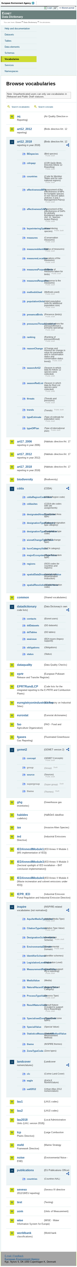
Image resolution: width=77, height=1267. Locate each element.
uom (20, 1211)
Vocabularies (12, 59)
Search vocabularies (21, 107)
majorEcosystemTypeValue (35, 555)
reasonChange (35, 348)
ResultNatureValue (35, 1005)
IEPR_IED (23, 894)
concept (31, 758)
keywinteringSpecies (35, 228)
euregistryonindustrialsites (30, 702)
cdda (20, 488)
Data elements (12, 47)
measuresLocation (35, 258)
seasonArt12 (33, 368)
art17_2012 (24, 454)
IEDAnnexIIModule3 (30, 861)
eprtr (20, 673)
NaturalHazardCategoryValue (35, 987)
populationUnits (35, 301)
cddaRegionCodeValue (35, 497)
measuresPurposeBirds (35, 269)
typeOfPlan (33, 428)
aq (18, 116)
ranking (31, 337)
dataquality (24, 664)
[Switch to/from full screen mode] (56, 8)
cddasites (32, 504)
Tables (8, 40)
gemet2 (22, 749)
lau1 (20, 1101)
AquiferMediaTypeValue (35, 919)
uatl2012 (31, 1089)
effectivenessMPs (35, 189)
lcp (19, 1132)
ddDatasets (33, 625)
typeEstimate (34, 417)
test (19, 1202)
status (30, 654)
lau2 (20, 1110)
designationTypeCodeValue (35, 531)
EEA (19, 3)
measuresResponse (35, 280)
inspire (21, 906)
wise (20, 1220)
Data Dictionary (30, 22)
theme (30, 1044)
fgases (21, 736)
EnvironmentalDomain (35, 946)
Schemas (10, 53)
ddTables (32, 632)
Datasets (9, 34)
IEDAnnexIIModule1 (30, 849)
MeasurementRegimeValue (35, 969)
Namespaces (11, 71)
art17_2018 (24, 466)
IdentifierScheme (35, 955)
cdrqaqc (31, 163)
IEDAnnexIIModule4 (30, 877)
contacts (31, 618)
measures (32, 237)
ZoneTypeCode (35, 1051)
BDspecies (32, 154)
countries (32, 176)
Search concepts (45, 107)
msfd (20, 1144)
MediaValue (33, 980)
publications (25, 1170)
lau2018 (22, 1119)
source (30, 774)
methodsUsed (34, 292)
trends (30, 410)
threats (30, 398)
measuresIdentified (35, 249)
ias (19, 827)
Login (49, 8)
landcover (24, 1061)
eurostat (22, 715)
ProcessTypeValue (35, 995)
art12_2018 (24, 141)
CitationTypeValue (35, 928)
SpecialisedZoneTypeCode (35, 1018)
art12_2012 (24, 128)
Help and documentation (17, 28)
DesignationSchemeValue (35, 937)
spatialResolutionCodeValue (35, 585)
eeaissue (32, 639)
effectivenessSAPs (35, 209)
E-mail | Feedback (14, 1256)
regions (31, 563)
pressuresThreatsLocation (35, 323)
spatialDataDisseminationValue (35, 574)
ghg (19, 802)
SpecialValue (34, 1027)
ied (19, 836)
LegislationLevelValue (35, 962)
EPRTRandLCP (27, 686)
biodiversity (25, 479)
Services (9, 65)
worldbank (24, 1232)
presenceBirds (35, 314)
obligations (33, 647)
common (23, 597)
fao (19, 724)
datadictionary (27, 606)
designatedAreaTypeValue (35, 514)
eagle (30, 1080)
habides (22, 814)
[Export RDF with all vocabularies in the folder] (67, 145)
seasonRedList (35, 383)
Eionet (18, 22)
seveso (22, 1189)
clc (28, 1074)
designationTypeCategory (35, 523)
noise (21, 1157)
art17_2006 (24, 441)
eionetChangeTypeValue (35, 540)
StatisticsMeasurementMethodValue (35, 1033)
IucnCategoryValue (35, 548)
